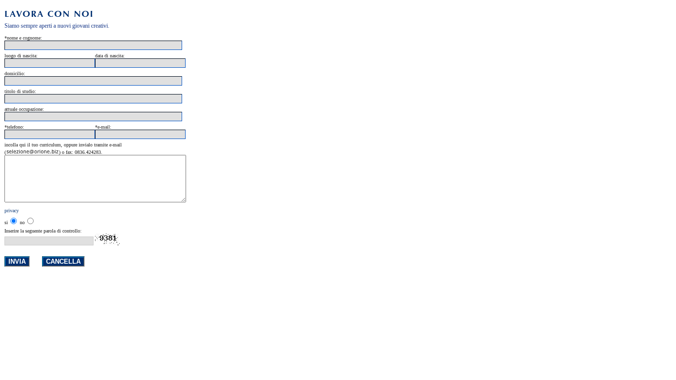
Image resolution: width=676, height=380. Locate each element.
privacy (11, 210)
